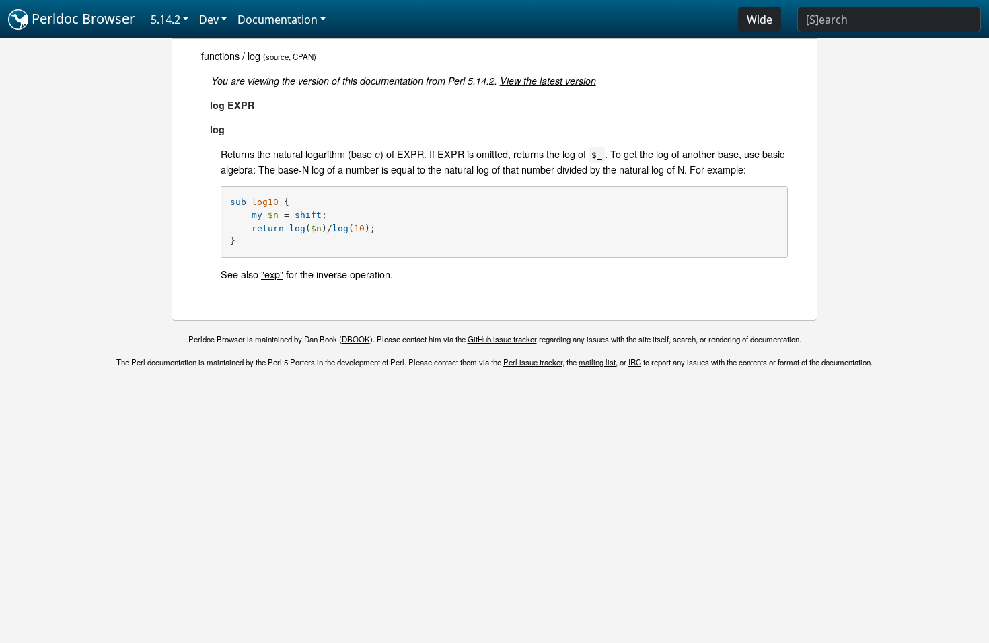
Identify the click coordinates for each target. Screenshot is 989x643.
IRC (634, 361)
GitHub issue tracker (502, 339)
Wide (759, 19)
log (254, 55)
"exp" (272, 274)
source (277, 56)
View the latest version (548, 80)
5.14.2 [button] (165, 19)
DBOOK (356, 339)
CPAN (303, 56)
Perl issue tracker (532, 361)
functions (220, 55)
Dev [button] (209, 19)
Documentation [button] (277, 19)
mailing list (597, 361)
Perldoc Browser (81, 18)
